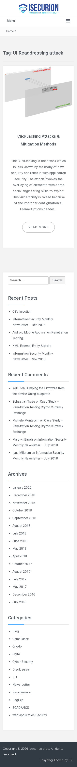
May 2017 (19, 587)
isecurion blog (39, 748)
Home (10, 31)
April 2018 (19, 556)
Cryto (16, 654)
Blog (15, 631)
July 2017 (19, 579)
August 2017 (21, 571)
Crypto (17, 646)
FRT (71, 760)
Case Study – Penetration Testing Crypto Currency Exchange (37, 407)
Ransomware (21, 692)
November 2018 (23, 503)
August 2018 (21, 526)
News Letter (21, 684)
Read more (38, 227)
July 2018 (19, 533)
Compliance (20, 639)
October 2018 (22, 510)
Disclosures (21, 669)
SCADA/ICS (20, 708)
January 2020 (21, 487)
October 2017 (22, 564)
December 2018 (23, 495)
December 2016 (23, 594)
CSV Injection (21, 311)
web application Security (29, 715)
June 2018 (19, 541)
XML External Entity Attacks (31, 346)
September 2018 (24, 518)
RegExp (17, 700)
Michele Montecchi (25, 420)
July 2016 (19, 602)
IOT (14, 677)
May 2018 (19, 548)
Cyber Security (22, 662)
